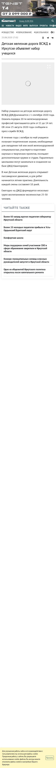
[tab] (10, 26)
